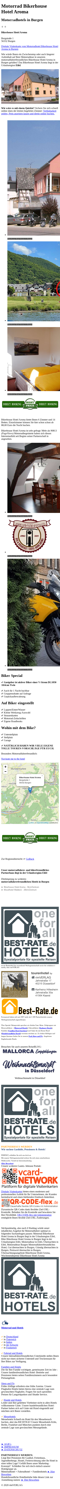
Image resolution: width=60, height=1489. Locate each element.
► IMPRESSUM (10, 1447)
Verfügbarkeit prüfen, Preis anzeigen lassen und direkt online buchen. (28, 112)
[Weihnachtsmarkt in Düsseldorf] (30, 1073)
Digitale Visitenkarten (11, 1191)
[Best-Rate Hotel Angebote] (30, 963)
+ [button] (5, 767)
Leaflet (31, 822)
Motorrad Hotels (20, 1028)
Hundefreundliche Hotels (11, 1033)
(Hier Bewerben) (7, 1163)
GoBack (30, 859)
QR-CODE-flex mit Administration (34, 1215)
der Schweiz (12, 1345)
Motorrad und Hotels (12, 1327)
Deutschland (12, 1336)
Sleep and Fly (8, 1383)
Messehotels (10, 1416)
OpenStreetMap (43, 822)
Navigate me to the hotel (13, 759)
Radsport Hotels (46, 1028)
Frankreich (11, 1347)
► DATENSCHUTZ (11, 1449)
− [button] (5, 771)
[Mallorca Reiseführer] (30, 1054)
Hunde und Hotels (13, 1400)
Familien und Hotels (11, 1367)
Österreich (11, 1339)
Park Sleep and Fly (36, 1036)
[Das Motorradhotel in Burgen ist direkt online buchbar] (30, 409)
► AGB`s (6, 1444)
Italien (9, 1342)
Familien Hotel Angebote (17, 1031)
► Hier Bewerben (30, 1480)
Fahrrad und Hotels (13, 1353)
